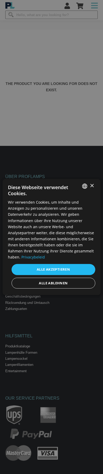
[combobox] (84, 186)
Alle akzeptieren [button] (53, 269)
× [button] (92, 186)
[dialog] (52, 237)
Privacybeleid (33, 257)
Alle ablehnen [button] (53, 283)
